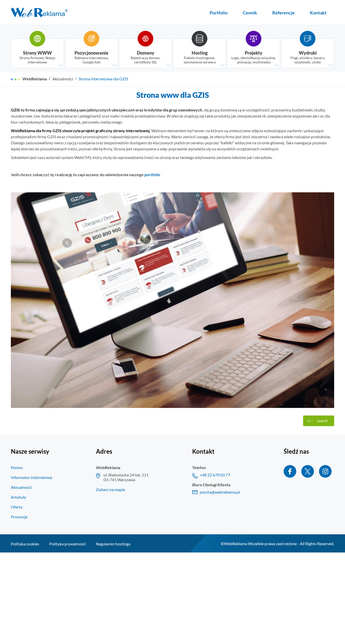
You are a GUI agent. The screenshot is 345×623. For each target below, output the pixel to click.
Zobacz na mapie (110, 489)
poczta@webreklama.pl (220, 492)
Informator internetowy (31, 477)
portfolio (152, 174)
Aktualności (62, 78)
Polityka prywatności (67, 543)
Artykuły (18, 497)
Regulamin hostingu (113, 543)
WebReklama (34, 78)
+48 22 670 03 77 (215, 474)
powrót (322, 421)
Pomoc (17, 467)
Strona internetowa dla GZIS (103, 78)
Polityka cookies (25, 543)
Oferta (16, 506)
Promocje (19, 516)
